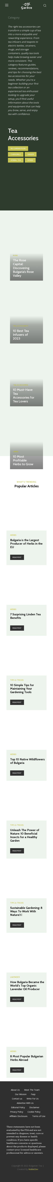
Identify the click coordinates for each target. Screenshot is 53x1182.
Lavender (15, 977)
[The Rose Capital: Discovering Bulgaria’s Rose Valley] (26, 250)
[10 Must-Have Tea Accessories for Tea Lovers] (26, 375)
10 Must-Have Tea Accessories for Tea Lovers (23, 395)
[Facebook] (16, 1160)
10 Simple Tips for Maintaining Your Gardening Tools (22, 688)
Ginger (30, 154)
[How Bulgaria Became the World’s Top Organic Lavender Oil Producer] (26, 953)
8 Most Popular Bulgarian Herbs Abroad (26, 1058)
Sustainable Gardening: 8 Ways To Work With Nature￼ (26, 911)
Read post (17, 557)
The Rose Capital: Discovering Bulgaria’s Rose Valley (23, 268)
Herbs (30, 160)
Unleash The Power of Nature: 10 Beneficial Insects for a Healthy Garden (24, 835)
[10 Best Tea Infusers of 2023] (26, 312)
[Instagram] (23, 1160)
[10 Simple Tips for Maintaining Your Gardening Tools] (26, 656)
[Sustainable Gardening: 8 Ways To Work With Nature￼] (26, 878)
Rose (15, 255)
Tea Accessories (20, 326)
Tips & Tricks (17, 680)
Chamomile (16, 154)
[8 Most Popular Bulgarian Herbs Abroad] (26, 1027)
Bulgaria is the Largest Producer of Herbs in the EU (26, 543)
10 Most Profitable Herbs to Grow (23, 460)
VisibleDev (33, 1169)
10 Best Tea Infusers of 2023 (21, 335)
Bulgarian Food (18, 148)
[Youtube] (36, 1160)
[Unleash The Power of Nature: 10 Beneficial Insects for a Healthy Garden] (26, 801)
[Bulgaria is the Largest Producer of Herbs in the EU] (26, 511)
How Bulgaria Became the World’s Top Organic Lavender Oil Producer (27, 985)
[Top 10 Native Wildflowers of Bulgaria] (26, 730)
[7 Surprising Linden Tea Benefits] (26, 585)
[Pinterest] (29, 1160)
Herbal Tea (16, 160)
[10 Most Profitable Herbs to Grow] (26, 438)
